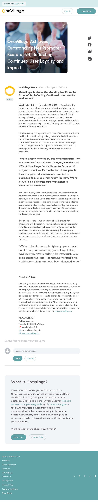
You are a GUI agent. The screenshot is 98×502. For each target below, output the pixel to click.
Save (17, 358)
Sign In (67, 11)
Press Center (7, 493)
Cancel (30, 358)
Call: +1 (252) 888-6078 (14, 4)
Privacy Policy (7, 485)
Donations (6, 469)
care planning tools (31, 404)
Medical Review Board (11, 456)
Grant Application (9, 464)
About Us (6, 460)
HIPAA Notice (7, 473)
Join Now (86, 11)
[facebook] (89, 45)
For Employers (7, 481)
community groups (58, 404)
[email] (90, 51)
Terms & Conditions (10, 489)
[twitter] (90, 38)
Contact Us (37, 437)
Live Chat (19, 437)
